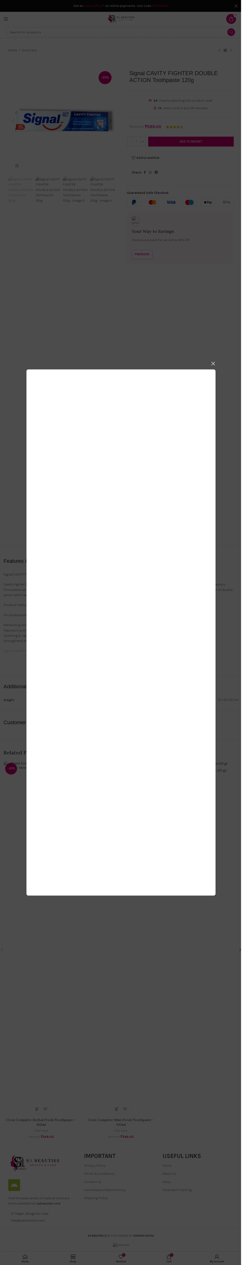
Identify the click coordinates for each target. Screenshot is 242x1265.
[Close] (213, 363)
